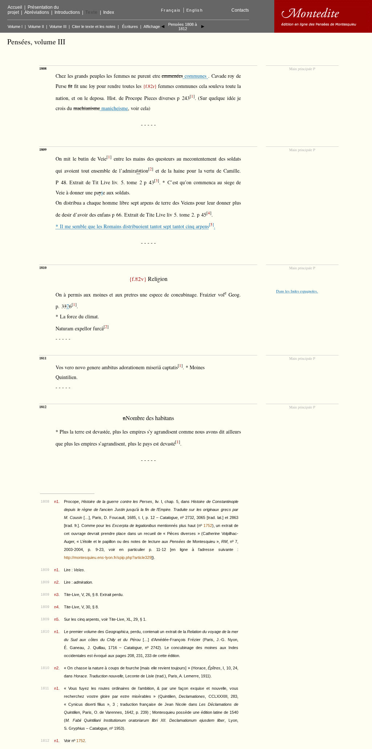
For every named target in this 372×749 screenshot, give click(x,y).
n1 (56, 501)
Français (171, 10)
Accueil (15, 7)
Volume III (57, 26)
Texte (91, 12)
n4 (56, 607)
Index (108, 12)
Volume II (36, 26)
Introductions (67, 12)
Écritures (130, 26)
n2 (56, 582)
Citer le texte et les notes (94, 26)
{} (150, 86)
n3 (56, 594)
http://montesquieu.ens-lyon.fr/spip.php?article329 (107, 557)
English (194, 10)
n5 (56, 619)
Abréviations (36, 12)
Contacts (240, 10)
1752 (207, 525)
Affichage (151, 26)
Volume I (15, 26)
